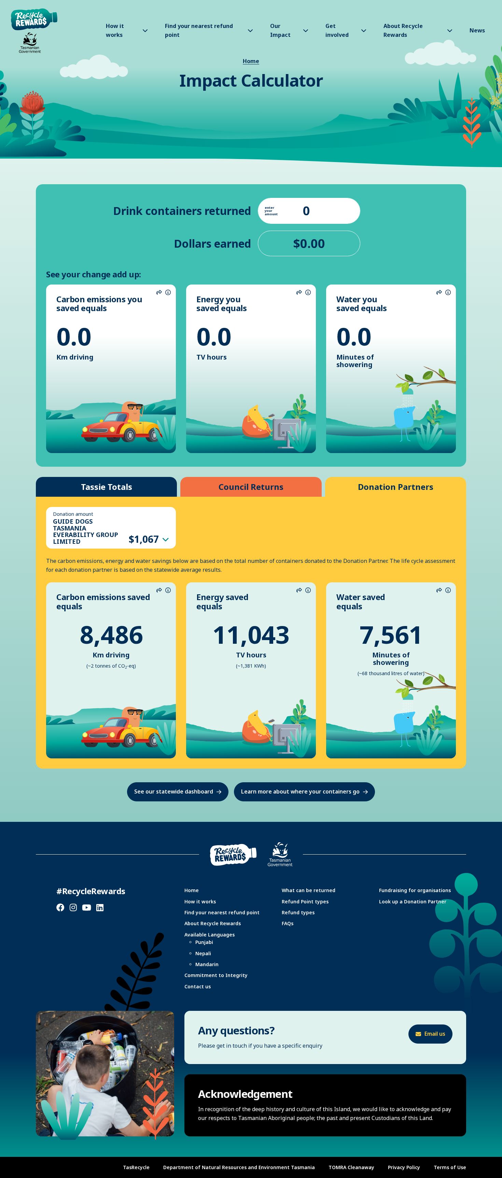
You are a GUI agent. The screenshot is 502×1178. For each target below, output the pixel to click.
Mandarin (207, 964)
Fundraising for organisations (415, 890)
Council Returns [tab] (251, 486)
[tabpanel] (251, 633)
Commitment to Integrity (216, 975)
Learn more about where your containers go (300, 791)
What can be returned (308, 890)
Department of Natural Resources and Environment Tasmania (239, 1167)
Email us (434, 1033)
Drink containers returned (182, 211)
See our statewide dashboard (173, 791)
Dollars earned (212, 243)
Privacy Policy (404, 1167)
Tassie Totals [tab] (106, 486)
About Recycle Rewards (212, 923)
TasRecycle (136, 1167)
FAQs (287, 923)
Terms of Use (450, 1167)
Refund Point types (305, 901)
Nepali (203, 953)
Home (251, 61)
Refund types (298, 912)
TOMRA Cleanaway (351, 1167)
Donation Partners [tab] (395, 486)
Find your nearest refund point (222, 912)
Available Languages (209, 934)
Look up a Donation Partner (412, 901)
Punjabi (204, 942)
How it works (200, 901)
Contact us (197, 986)
